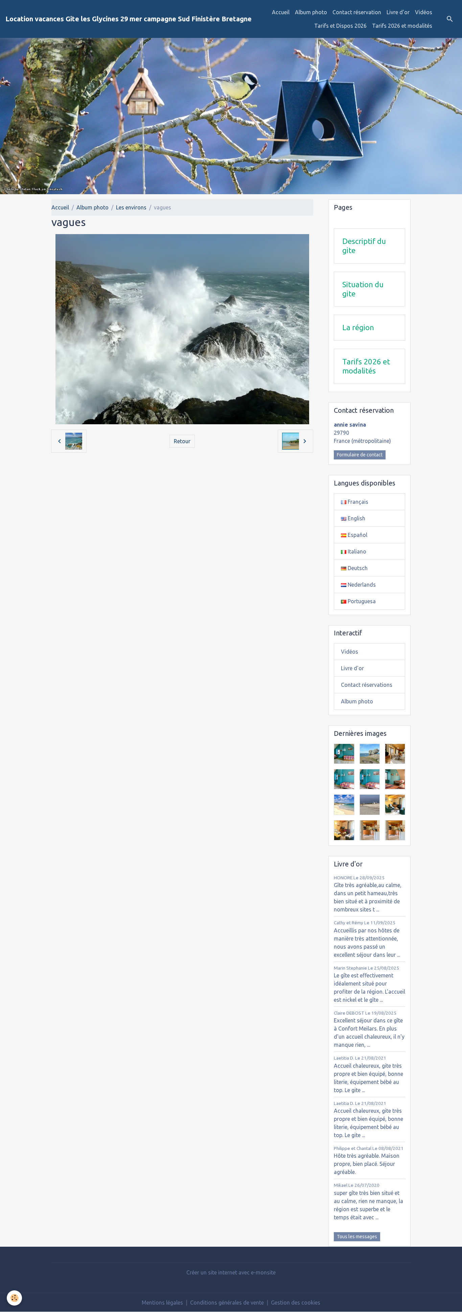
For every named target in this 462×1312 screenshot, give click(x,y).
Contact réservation (356, 12)
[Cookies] (14, 1298)
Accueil (281, 12)
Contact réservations (366, 685)
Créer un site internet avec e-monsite (231, 1272)
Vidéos (423, 12)
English (355, 518)
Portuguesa (361, 601)
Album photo (311, 12)
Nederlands (361, 585)
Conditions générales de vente (227, 1302)
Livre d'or (398, 12)
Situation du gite (363, 289)
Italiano (356, 551)
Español (356, 535)
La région (358, 327)
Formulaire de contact (360, 454)
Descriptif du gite (364, 245)
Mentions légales (162, 1302)
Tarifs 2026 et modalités (402, 26)
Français (357, 502)
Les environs (131, 207)
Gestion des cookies (295, 1302)
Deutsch (357, 568)
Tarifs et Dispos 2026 (340, 26)
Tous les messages (357, 1236)
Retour (182, 441)
